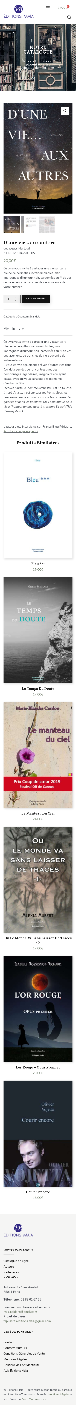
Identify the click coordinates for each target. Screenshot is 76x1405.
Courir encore (38, 1192)
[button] (48, 7)
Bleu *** (38, 564)
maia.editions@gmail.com (20, 1312)
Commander (35, 298)
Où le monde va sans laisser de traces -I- (38, 940)
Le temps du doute (38, 688)
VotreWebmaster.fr (34, 1399)
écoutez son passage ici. (21, 431)
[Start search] (69, 17)
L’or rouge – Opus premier (38, 1067)
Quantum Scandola (28, 317)
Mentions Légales (59, 1394)
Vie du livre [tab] (14, 328)
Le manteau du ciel (38, 813)
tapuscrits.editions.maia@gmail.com (27, 1321)
